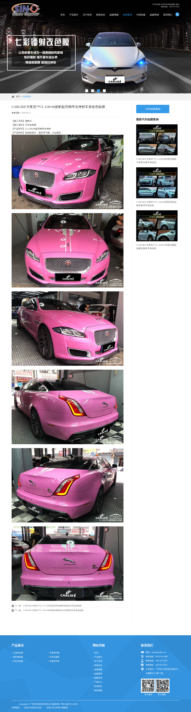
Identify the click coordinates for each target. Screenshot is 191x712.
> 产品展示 (97, 657)
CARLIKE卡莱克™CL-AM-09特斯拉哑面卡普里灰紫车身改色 (156, 161)
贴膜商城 (154, 15)
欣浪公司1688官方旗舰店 (57, 708)
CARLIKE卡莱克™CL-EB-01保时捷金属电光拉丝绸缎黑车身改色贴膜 (53, 610)
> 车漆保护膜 (53, 653)
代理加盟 (140, 15)
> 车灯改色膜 (17, 661)
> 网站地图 (97, 690)
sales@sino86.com (159, 652)
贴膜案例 (127, 15)
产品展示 (73, 15)
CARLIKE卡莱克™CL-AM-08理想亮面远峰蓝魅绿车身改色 (156, 204)
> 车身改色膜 (17, 653)
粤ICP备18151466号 (69, 704)
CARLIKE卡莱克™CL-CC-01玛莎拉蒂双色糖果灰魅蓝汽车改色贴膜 (52, 606)
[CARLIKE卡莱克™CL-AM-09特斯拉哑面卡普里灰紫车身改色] (157, 139)
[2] (92, 90)
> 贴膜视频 (97, 669)
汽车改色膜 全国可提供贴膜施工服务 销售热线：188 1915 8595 (165, 5)
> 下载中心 (97, 682)
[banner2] (104, 90)
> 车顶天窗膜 (53, 657)
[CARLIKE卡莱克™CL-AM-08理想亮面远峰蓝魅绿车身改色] (157, 182)
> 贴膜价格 (97, 678)
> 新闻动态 (97, 665)
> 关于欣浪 (97, 661)
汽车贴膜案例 (152, 109)
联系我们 (167, 15)
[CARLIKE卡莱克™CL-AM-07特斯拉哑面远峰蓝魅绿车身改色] (157, 225)
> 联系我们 (97, 686)
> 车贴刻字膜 (53, 661)
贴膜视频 (114, 15)
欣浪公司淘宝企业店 (33, 708)
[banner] (86, 90)
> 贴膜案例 (97, 674)
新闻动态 (100, 15)
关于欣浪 (87, 15)
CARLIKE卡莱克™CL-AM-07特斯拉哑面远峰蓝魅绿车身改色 (156, 247)
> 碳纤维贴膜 (17, 657)
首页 (62, 15)
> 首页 (95, 653)
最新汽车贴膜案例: (148, 119)
